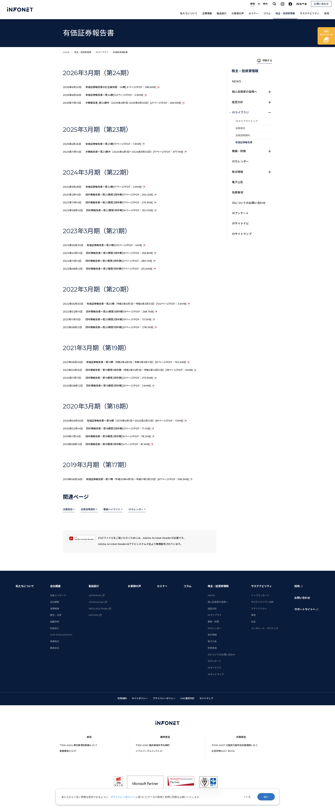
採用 (326, 13)
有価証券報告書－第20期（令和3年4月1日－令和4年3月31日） (137, 303)
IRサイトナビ (240, 223)
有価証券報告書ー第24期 (114, 95)
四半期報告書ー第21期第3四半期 (119, 253)
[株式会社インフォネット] (20, 9)
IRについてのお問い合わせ (249, 203)
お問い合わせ (302, 597)
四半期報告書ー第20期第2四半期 (118, 319)
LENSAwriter (96, 602)
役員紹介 (54, 628)
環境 (253, 615)
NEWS (236, 81)
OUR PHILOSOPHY (61, 634)
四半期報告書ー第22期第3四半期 (119, 194)
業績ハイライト (111, 509)
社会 (253, 621)
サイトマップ (206, 698)
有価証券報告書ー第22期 (113, 186)
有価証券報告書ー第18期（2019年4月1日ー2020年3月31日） (135, 420)
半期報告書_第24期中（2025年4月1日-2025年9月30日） (133, 102)
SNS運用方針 (187, 698)
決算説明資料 (88, 509)
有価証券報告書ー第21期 (114, 245)
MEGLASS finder (98, 608)
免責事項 (237, 192)
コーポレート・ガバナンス (264, 628)
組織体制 (54, 621)
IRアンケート (240, 213)
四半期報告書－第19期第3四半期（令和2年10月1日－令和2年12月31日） (139, 370)
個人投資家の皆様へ (244, 91)
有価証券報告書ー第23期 (113, 144)
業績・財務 (239, 151)
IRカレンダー (135, 509)
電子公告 (237, 182)
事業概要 (54, 608)
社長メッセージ (58, 595)
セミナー (253, 13)
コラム (267, 13)
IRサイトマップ (242, 234)
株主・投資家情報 (285, 13)
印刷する (267, 60)
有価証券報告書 (243, 142)
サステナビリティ (309, 13)
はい (266, 796)
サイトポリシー (140, 698)
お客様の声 (238, 13)
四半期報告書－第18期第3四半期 (118, 428)
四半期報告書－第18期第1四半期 (117, 444)
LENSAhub (95, 595)
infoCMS (93, 615)
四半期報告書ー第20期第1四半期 (119, 327)
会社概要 (55, 586)
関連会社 (54, 648)
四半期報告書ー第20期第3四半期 (120, 311)
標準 (252, 3)
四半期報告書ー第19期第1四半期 (118, 385)
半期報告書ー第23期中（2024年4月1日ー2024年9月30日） (134, 151)
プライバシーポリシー (164, 698)
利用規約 (122, 698)
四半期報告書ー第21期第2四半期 (118, 260)
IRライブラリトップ (246, 121)
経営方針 (237, 102)
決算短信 (68, 509)
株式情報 (237, 172)
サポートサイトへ (304, 609)
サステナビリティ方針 (262, 602)
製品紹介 (222, 13)
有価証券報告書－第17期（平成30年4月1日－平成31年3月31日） (137, 479)
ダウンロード (326, 33)
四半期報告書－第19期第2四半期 (119, 377)
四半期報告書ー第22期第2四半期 (119, 202)
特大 (265, 3)
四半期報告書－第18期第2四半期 (118, 436)
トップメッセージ (260, 595)
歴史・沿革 (55, 615)
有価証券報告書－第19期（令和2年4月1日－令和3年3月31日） (136, 362)
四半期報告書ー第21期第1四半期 (119, 268)
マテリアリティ (259, 608)
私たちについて (188, 13)
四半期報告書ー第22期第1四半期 (119, 210)
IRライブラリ (102, 52)
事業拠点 (54, 641)
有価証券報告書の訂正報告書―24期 (120, 87)
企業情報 (207, 13)
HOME (66, 52)
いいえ (247, 796)
